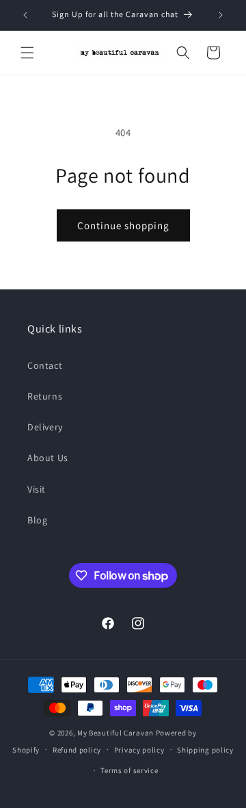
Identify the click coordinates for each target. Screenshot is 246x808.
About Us (47, 458)
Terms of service (129, 770)
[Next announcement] (221, 15)
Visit (36, 489)
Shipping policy (205, 750)
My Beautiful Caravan (115, 733)
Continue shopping (123, 225)
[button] (27, 53)
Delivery (45, 427)
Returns (44, 396)
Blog (37, 520)
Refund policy (77, 750)
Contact (44, 365)
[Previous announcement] (25, 15)
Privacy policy (139, 750)
